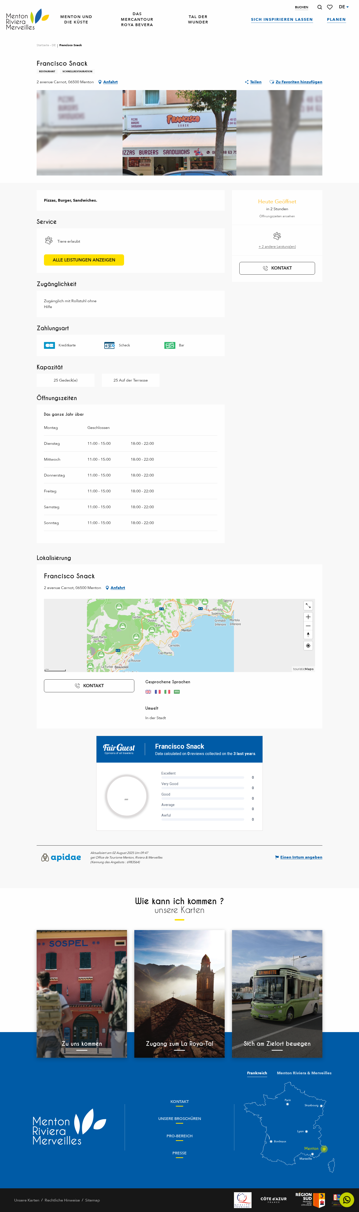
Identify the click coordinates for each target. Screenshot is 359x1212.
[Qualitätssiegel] (242, 1200)
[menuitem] (27, 19)
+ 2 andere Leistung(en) (277, 246)
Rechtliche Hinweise (62, 1200)
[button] (320, 7)
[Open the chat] (346, 1199)
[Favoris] (330, 7)
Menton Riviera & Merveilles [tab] (304, 1073)
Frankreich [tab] (257, 1073)
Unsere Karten (26, 1200)
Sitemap (92, 1200)
